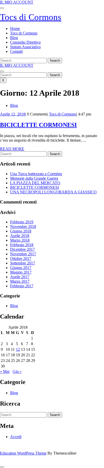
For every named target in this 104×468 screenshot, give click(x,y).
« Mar (5, 371)
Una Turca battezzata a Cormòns (36, 174)
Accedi (15, 436)
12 (18, 349)
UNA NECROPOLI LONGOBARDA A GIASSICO (53, 192)
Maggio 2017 (21, 272)
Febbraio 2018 (21, 245)
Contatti (16, 51)
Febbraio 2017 (21, 286)
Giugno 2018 (20, 231)
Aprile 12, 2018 (12, 114)
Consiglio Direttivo (25, 42)
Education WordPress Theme (23, 453)
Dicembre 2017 (22, 249)
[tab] (2, 8)
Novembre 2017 (23, 254)
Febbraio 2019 (21, 222)
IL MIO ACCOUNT (16, 2)
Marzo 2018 (20, 240)
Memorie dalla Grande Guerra (34, 178)
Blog (14, 38)
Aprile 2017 (19, 277)
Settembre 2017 (22, 263)
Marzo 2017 (20, 281)
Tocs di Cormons (30, 17)
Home (15, 28)
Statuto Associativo (25, 47)
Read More (12, 149)
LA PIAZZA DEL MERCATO (35, 183)
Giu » (17, 371)
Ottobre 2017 (20, 258)
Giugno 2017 (20, 267)
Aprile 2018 (19, 235)
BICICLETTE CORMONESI (38, 125)
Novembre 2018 (23, 226)
